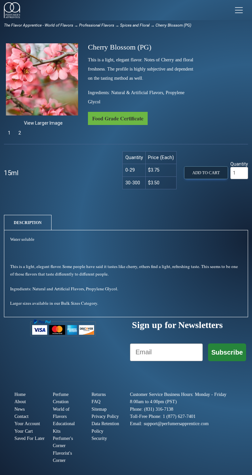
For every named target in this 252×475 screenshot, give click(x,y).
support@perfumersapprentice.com (176, 423)
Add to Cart (206, 173)
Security (99, 438)
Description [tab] (28, 222)
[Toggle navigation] (239, 10)
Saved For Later (29, 438)
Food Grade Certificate (117, 118)
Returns (99, 394)
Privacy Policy (105, 416)
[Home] (12, 10)
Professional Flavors (96, 25)
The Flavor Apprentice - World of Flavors (38, 25)
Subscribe (227, 352)
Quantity (239, 164)
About (20, 401)
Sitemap (99, 409)
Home (20, 394)
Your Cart (23, 431)
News (19, 409)
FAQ (96, 401)
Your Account (27, 423)
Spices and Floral (135, 25)
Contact (21, 416)
